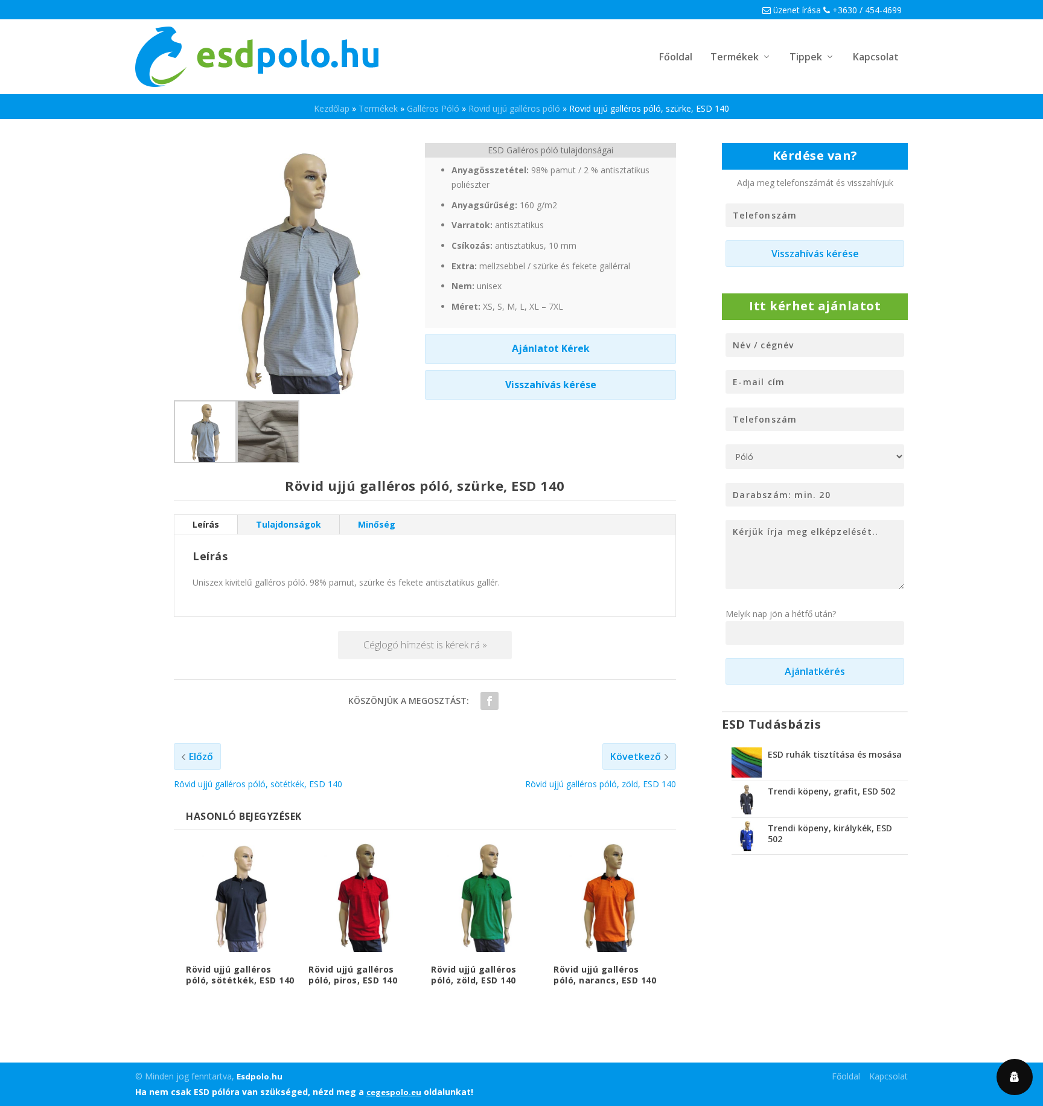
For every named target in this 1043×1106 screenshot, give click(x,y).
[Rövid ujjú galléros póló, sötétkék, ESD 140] (241, 897)
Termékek (734, 57)
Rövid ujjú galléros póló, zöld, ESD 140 (474, 975)
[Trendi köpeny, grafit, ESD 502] (747, 799)
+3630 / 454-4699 (866, 10)
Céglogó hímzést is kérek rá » (425, 644)
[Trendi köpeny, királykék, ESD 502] (747, 836)
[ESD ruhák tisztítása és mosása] (747, 762)
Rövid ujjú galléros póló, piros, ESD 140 (352, 975)
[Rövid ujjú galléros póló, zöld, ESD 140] (486, 897)
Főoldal (675, 57)
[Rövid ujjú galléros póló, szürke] (205, 459)
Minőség (376, 524)
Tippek (805, 57)
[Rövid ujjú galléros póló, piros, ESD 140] (363, 897)
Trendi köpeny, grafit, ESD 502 (831, 791)
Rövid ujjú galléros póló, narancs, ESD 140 (604, 975)
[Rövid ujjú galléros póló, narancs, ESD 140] (608, 897)
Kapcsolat (876, 57)
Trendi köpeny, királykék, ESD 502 (830, 833)
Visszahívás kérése (550, 384)
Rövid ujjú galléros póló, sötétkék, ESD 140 (240, 975)
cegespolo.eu (393, 1092)
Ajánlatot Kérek (551, 348)
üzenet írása (796, 10)
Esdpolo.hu (259, 1076)
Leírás (206, 524)
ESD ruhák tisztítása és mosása (835, 754)
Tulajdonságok (288, 524)
